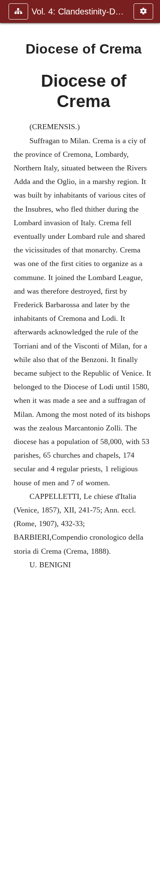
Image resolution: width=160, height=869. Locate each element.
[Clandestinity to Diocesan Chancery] (10, 434)
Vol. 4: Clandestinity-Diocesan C (78, 11)
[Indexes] (150, 434)
